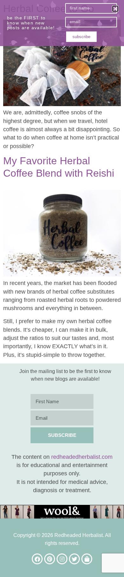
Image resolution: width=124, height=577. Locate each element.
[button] (115, 8)
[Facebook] (37, 558)
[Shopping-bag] (86, 558)
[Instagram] (62, 558)
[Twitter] (74, 558)
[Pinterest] (49, 558)
